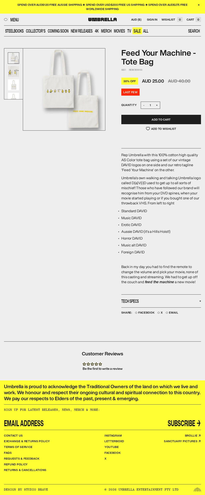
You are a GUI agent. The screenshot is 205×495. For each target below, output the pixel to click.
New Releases (81, 30)
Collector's (35, 30)
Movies (119, 30)
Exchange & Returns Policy (27, 441)
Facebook (146, 312)
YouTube (112, 447)
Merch (106, 30)
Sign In (152, 19)
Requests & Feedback (21, 458)
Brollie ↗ (193, 435)
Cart (193, 19)
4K (97, 30)
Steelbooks (14, 30)
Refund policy (16, 464)
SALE (137, 30)
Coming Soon (58, 30)
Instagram (113, 435)
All (145, 30)
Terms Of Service (18, 447)
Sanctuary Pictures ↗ (182, 441)
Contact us (13, 435)
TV (129, 30)
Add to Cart (161, 119)
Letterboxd (114, 441)
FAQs (8, 453)
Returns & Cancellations (25, 470)
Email (173, 312)
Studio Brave (36, 489)
